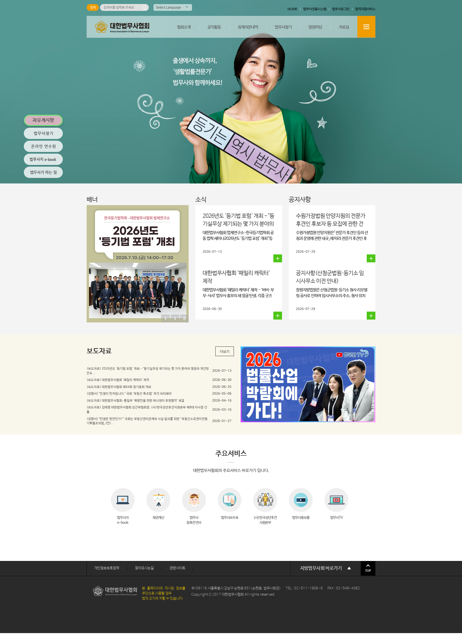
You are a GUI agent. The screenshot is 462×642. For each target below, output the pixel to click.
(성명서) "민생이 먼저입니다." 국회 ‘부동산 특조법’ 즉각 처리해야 (129, 394)
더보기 (224, 352)
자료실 (344, 27)
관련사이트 (177, 568)
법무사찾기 (283, 27)
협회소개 (184, 27)
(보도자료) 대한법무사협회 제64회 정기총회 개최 (119, 387)
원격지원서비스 (365, 9)
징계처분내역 (248, 27)
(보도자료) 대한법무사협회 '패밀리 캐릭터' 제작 (118, 380)
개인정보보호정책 (106, 568)
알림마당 (315, 27)
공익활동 (214, 27)
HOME (292, 9)
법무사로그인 (340, 9)
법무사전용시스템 (314, 9)
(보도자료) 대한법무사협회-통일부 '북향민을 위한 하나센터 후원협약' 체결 (135, 401)
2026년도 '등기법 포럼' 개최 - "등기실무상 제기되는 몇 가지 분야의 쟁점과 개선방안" (238, 224)
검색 (144, 7)
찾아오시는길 (144, 568)
